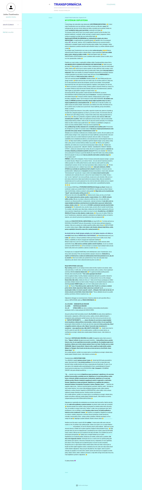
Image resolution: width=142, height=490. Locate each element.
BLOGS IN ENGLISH (64, 10)
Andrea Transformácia (11, 14)
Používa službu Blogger (83, 485)
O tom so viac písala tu (109, 434)
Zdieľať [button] (50, 17)
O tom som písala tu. (90, 370)
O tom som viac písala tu (99, 76)
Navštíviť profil (11, 17)
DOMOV (56, 10)
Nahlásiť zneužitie (8, 32)
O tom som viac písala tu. (94, 193)
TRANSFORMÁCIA (67, 4)
